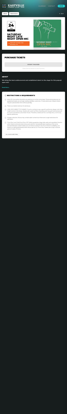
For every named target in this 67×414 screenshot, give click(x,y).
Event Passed (34, 64)
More (61, 6)
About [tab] (5, 13)
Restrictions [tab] (14, 13)
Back (62, 13)
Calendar (42, 6)
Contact (51, 6)
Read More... (6, 87)
